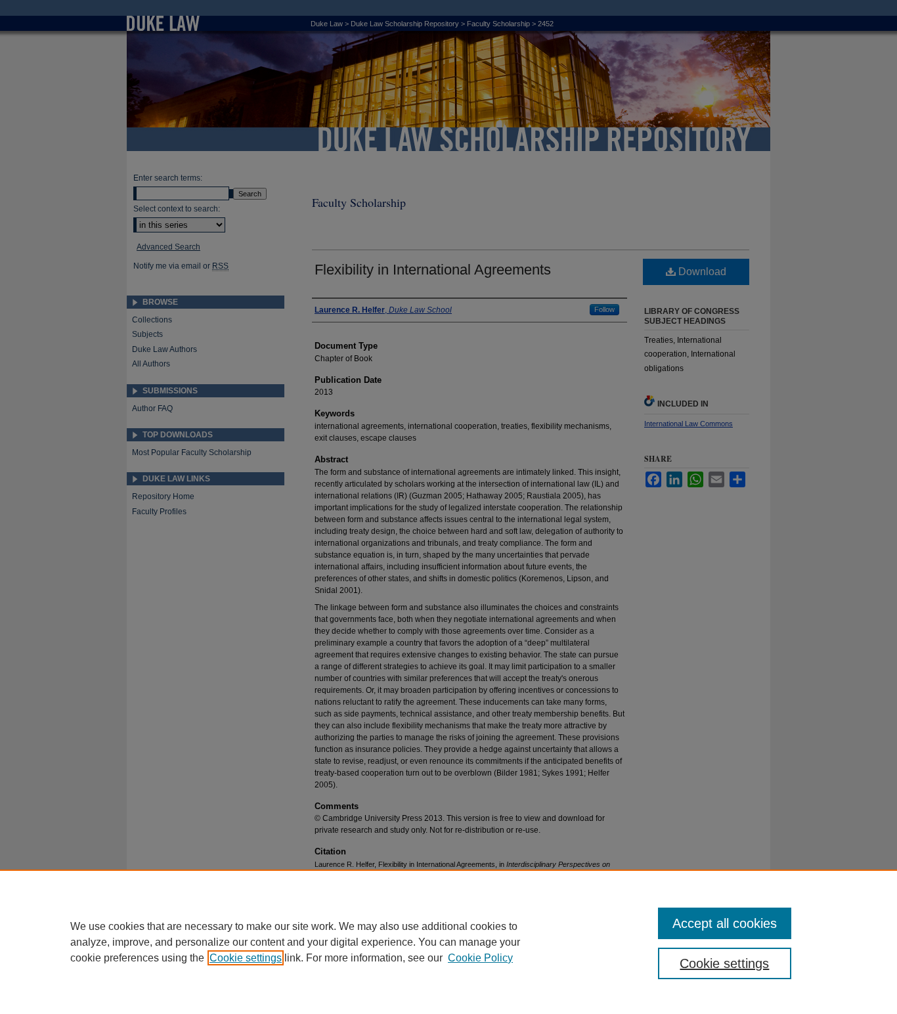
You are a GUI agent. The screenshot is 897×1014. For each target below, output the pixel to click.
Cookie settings (245, 957)
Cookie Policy (480, 957)
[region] (448, 942)
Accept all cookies (724, 923)
